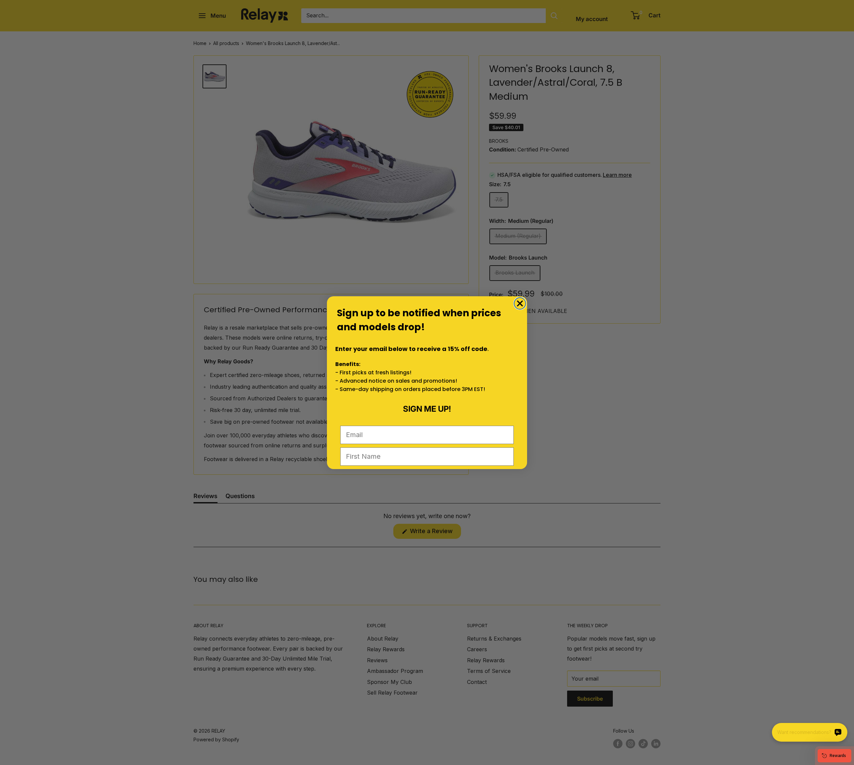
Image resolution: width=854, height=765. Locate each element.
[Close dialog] (520, 303)
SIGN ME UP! (427, 409)
